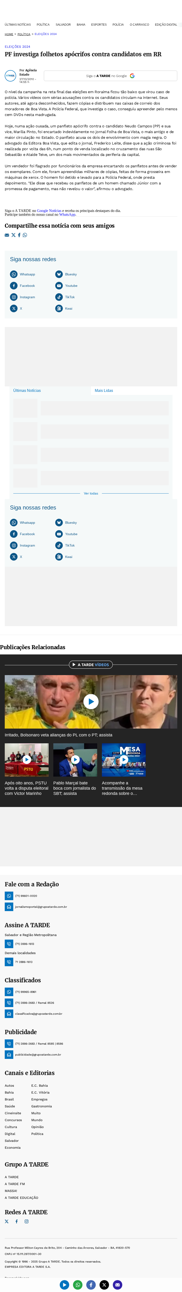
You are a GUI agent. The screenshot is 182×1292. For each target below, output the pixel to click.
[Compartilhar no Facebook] (19, 235)
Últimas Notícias (27, 391)
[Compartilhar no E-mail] (7, 235)
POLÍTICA (43, 24)
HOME (9, 34)
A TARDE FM (15, 1184)
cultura (11, 1127)
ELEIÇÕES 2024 (46, 34)
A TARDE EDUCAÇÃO (21, 1198)
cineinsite (13, 1113)
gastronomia (41, 1106)
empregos (39, 1099)
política (24, 34)
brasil (9, 1099)
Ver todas (91, 493)
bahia (9, 1092)
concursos (13, 1120)
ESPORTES (99, 24)
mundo (36, 1120)
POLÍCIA (118, 24)
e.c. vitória (40, 1092)
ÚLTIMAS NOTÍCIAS (18, 24)
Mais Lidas (104, 391)
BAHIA (81, 24)
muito (36, 1113)
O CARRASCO (139, 24)
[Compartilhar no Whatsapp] (25, 235)
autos (9, 1085)
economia (13, 1147)
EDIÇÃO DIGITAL (166, 24)
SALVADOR (63, 24)
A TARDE (12, 1177)
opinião (37, 1127)
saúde (10, 1106)
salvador (12, 1141)
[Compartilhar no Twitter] (13, 235)
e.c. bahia (39, 1085)
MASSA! (11, 1191)
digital (10, 1134)
